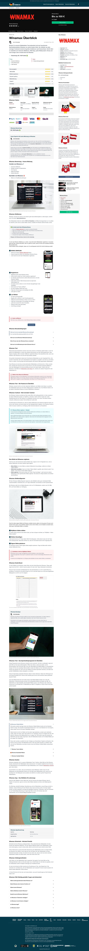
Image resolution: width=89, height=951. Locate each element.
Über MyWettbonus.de (85, 920)
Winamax (78, 919)
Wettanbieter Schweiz (69, 176)
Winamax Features (20, 31)
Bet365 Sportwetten (46, 920)
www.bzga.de (49, 940)
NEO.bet (29, 919)
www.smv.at (41, 941)
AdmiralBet (59, 919)
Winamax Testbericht (28, 31)
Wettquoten (36, 31)
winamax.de (11, 103)
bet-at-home (51, 919)
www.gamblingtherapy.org (49, 941)
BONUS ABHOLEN (20, 229)
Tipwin (54, 919)
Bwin (36, 919)
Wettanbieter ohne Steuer (27, 368)
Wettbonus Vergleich (14, 920)
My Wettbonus (11, 7)
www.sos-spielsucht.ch (35, 941)
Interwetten (64, 919)
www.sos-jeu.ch (28, 941)
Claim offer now (69, 211)
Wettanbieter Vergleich (48, 765)
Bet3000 (74, 919)
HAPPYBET (41, 919)
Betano (33, 919)
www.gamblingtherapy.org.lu (56, 940)
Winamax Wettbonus (11, 31)
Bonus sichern (31, 324)
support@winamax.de (69, 66)
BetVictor (69, 919)
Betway (25, 919)
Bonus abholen (63, 22)
